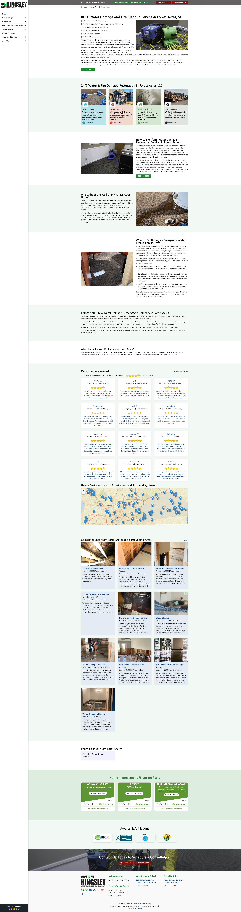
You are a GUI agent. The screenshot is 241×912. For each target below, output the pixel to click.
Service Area (94, 7)
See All (185, 540)
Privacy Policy (146, 903)
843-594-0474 (115, 895)
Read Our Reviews (14, 906)
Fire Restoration (116, 109)
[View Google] (86, 889)
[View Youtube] (102, 889)
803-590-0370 (180, 2)
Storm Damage (171, 109)
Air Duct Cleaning (8, 33)
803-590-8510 (142, 885)
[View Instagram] (82, 889)
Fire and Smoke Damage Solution (133, 618)
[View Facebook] (82, 893)
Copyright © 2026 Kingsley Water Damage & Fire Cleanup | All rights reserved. (135, 906)
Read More (87, 123)
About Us (122, 903)
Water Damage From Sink (93, 665)
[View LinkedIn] (90, 889)
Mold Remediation (144, 109)
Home (84, 7)
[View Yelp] (98, 889)
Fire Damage (6, 21)
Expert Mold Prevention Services (170, 568)
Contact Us (164, 2)
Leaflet (158, 524)
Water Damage (88, 109)
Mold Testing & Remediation (12, 25)
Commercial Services (9, 37)
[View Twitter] (94, 889)
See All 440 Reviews (181, 371)
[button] (135, 493)
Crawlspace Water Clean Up (94, 568)
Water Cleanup (162, 618)
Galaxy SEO (138, 908)
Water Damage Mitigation (93, 714)
